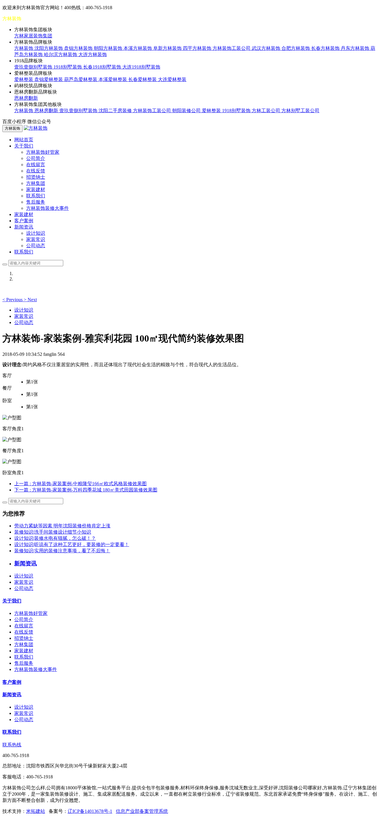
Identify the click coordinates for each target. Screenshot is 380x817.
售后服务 (35, 201)
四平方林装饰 (198, 48)
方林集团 (35, 183)
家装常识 (35, 239)
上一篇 (80, 483)
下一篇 (85, 489)
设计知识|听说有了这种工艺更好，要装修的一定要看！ (71, 544)
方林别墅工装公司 (300, 110)
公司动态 (35, 245)
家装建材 (35, 189)
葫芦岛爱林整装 (81, 79)
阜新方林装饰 (168, 48)
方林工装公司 (266, 110)
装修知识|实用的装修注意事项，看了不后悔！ (62, 550)
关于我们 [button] (23, 145)
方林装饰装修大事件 (47, 208)
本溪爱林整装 (113, 79)
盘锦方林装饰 (79, 48)
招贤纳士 (35, 177)
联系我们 (35, 195)
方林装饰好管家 (42, 152)
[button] (13, 299)
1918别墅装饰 (68, 66)
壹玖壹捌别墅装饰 (33, 66)
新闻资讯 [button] (23, 226)
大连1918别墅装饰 (141, 66)
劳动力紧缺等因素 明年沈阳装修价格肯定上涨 (62, 525)
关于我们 (11, 600)
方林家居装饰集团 (33, 35)
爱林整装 (24, 79)
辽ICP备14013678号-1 (90, 811)
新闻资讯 (11, 694)
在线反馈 (35, 170)
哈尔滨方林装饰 (61, 54)
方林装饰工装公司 (232, 48)
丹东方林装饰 (355, 48)
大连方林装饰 (92, 54)
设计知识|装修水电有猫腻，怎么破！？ (55, 538)
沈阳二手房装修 (116, 110)
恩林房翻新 (26, 98)
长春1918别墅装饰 (102, 66)
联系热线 (11, 744)
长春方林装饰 (326, 48)
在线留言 (35, 164)
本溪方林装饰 (138, 48)
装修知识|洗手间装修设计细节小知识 (52, 531)
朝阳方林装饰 (109, 48)
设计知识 (35, 233)
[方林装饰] (36, 128)
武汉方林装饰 (266, 48)
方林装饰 (24, 48)
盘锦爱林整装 (49, 79)
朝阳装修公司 (187, 110)
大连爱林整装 (172, 79)
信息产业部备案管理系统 (142, 811)
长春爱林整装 (143, 79)
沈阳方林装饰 (49, 48)
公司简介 (35, 158)
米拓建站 (35, 811)
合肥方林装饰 (296, 48)
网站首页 (23, 139)
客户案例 (23, 220)
